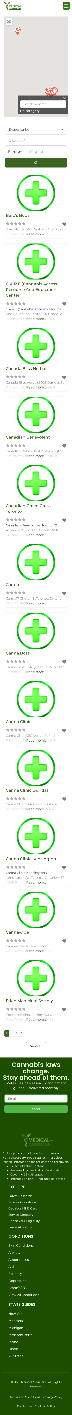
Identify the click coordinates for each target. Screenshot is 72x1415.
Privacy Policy (52, 1397)
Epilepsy (15, 1274)
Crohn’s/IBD (17, 1288)
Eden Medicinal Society (29, 1000)
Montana (15, 1321)
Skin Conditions (21, 1246)
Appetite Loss (19, 1260)
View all (36, 1046)
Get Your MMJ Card (22, 1208)
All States (15, 1356)
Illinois (13, 1349)
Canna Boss (18, 653)
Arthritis (14, 1267)
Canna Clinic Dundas (27, 790)
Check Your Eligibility (24, 1221)
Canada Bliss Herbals (27, 368)
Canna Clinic (18, 721)
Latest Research (20, 1196)
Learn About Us (20, 1227)
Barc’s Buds (18, 215)
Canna (12, 584)
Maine (13, 1342)
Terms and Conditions (25, 1397)
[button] (66, 6)
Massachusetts (20, 1335)
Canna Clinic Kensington (31, 858)
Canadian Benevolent (28, 437)
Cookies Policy (45, 1406)
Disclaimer (24, 1406)
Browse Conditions (22, 1202)
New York (16, 1314)
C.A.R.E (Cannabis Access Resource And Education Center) (31, 290)
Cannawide (17, 932)
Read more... (36, 234)
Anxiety (14, 1253)
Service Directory (20, 1215)
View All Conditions (23, 1295)
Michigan (15, 1328)
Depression (17, 1281)
